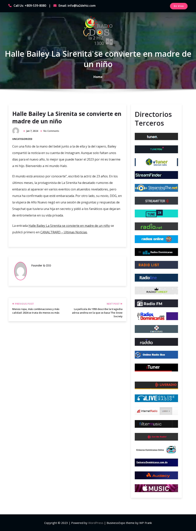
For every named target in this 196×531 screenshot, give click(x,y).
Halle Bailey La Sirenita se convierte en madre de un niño (66, 117)
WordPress (95, 523)
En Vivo (179, 6)
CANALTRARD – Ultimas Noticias (63, 232)
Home (98, 77)
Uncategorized (22, 139)
